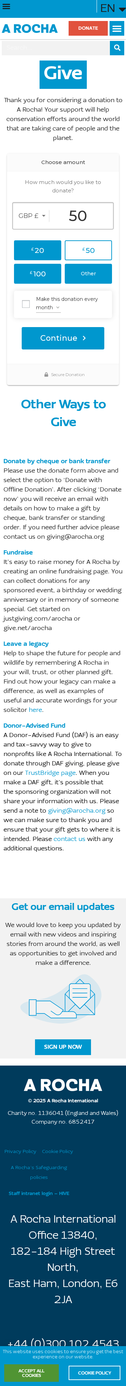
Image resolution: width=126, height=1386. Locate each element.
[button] (6, 6)
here (35, 710)
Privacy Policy (20, 1152)
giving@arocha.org (76, 811)
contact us (69, 839)
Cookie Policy (57, 1152)
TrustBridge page (50, 773)
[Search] (117, 48)
